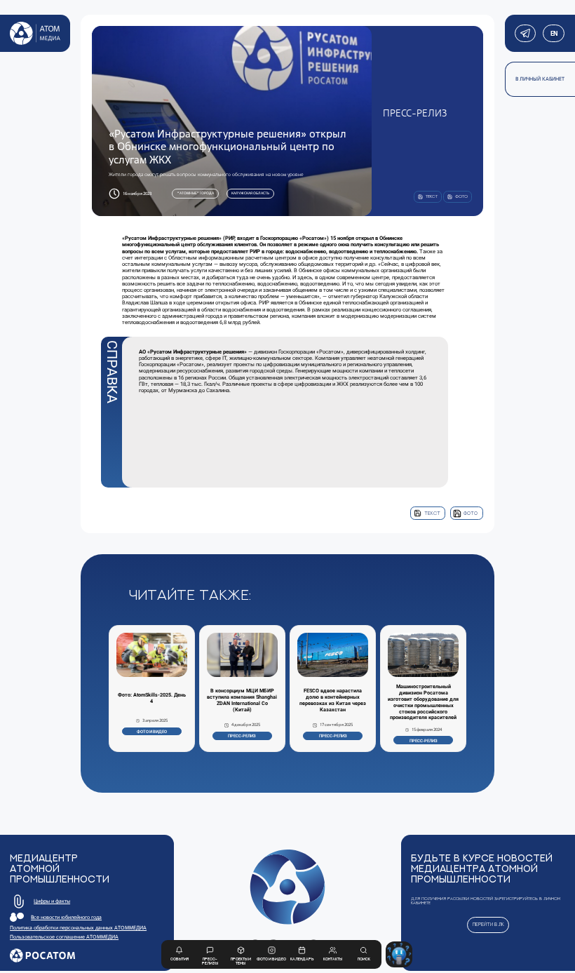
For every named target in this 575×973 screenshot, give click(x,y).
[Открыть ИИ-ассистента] (398, 954)
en (553, 33)
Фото (471, 513)
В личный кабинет (539, 79)
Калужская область (250, 193)
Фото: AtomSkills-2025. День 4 (152, 698)
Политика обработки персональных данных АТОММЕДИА (78, 928)
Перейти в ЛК (488, 924)
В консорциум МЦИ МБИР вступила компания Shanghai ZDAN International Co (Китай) (242, 700)
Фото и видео (152, 731)
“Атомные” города (195, 193)
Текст (432, 513)
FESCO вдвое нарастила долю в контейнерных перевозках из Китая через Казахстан (332, 700)
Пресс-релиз (242, 735)
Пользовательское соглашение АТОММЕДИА (64, 937)
